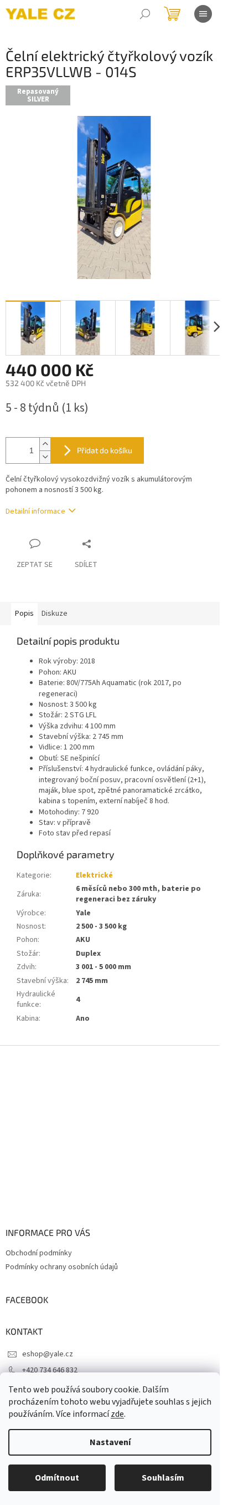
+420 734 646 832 (49, 1370)
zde (117, 1414)
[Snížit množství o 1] (44, 456)
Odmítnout (57, 1478)
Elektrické (94, 875)
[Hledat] (145, 14)
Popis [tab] (24, 613)
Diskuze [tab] (55, 613)
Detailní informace (35, 511)
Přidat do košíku (104, 450)
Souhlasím (163, 1478)
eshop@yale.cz (47, 1354)
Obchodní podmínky (39, 1253)
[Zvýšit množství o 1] (44, 444)
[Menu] (203, 14)
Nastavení (110, 1442)
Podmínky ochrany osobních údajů (62, 1267)
